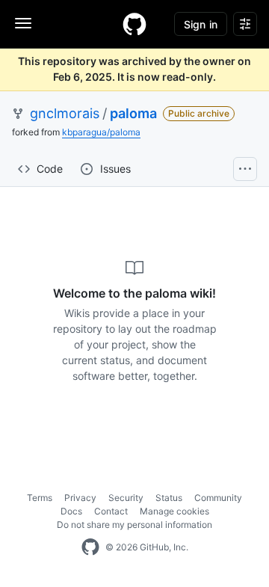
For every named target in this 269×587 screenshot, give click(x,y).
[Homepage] (134, 24)
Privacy (80, 497)
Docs (71, 511)
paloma (133, 113)
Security (125, 497)
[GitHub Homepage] (90, 547)
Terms (39, 497)
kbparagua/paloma (101, 132)
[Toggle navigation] (23, 23)
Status (168, 497)
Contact (111, 511)
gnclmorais (64, 113)
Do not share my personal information (134, 524)
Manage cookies (174, 511)
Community (218, 497)
